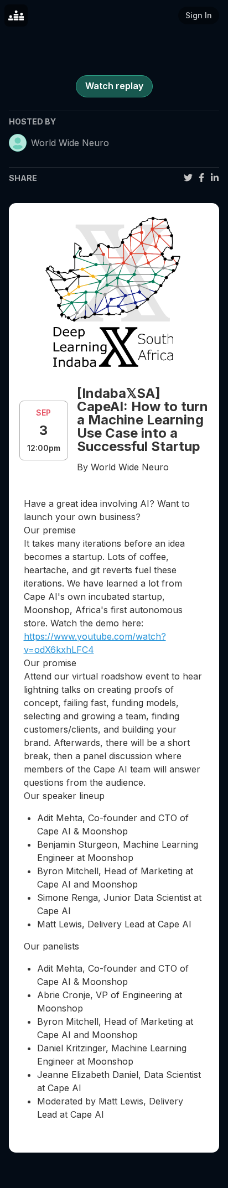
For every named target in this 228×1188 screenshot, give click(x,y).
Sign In (198, 15)
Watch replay (114, 85)
